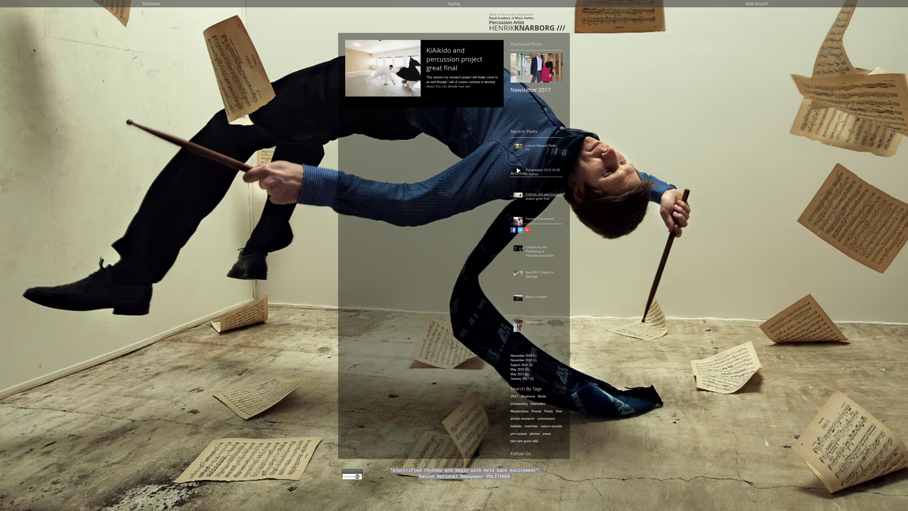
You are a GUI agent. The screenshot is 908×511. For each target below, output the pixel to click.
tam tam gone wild (524, 441)
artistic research (522, 418)
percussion (519, 434)
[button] (151, 3)
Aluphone (528, 396)
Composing (519, 403)
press (547, 434)
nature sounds (551, 426)
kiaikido (516, 426)
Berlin (542, 396)
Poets (548, 411)
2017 (514, 396)
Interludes (537, 403)
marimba (531, 426)
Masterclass (519, 411)
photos (535, 434)
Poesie (536, 411)
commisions (546, 418)
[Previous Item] (518, 68)
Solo (559, 411)
